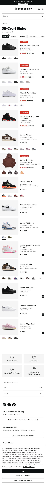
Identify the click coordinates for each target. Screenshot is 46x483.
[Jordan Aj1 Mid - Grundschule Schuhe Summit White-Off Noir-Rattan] (10, 278)
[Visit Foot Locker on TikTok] (14, 405)
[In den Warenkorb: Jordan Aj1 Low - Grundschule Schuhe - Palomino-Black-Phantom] (43, 144)
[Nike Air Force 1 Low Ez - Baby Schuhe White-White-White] (10, 82)
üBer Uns (7, 388)
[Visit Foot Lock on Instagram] (4, 405)
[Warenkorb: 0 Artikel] (42, 8)
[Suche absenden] (41, 16)
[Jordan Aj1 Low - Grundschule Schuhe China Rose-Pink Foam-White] (10, 149)
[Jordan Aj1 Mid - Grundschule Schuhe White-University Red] (16, 278)
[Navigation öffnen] (4, 8)
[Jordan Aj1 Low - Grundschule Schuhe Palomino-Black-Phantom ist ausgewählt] (4, 149)
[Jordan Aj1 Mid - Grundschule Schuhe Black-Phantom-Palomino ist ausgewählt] (4, 278)
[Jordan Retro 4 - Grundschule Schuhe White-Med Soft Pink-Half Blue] (10, 195)
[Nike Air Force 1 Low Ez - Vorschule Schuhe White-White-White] (10, 58)
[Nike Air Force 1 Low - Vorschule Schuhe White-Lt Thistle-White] (16, 105)
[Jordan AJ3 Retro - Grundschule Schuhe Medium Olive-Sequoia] (10, 237)
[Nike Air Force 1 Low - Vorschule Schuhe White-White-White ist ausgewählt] (4, 105)
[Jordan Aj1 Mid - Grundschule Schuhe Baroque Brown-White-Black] (28, 278)
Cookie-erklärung (29, 467)
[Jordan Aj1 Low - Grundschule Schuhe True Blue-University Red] (34, 149)
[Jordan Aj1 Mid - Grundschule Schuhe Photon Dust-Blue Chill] (22, 278)
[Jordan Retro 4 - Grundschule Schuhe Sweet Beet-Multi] (22, 195)
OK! (23, 471)
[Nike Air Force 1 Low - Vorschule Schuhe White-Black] (22, 105)
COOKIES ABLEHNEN (23, 476)
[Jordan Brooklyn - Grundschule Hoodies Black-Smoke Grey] (16, 172)
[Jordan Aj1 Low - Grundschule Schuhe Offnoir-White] (28, 149)
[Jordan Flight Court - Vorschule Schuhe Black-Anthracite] (16, 338)
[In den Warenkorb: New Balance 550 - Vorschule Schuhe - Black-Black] (43, 296)
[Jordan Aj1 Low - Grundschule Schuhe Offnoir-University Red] (16, 149)
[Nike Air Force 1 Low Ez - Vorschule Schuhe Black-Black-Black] (16, 58)
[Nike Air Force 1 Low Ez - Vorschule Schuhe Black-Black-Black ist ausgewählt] (4, 58)
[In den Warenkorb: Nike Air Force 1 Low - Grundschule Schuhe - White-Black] (43, 213)
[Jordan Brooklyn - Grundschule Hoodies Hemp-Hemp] (22, 172)
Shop (6, 393)
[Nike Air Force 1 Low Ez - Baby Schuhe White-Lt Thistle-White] (22, 82)
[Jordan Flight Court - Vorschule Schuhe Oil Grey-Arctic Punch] (10, 338)
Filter (6, 36)
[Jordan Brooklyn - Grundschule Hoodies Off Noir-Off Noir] (10, 172)
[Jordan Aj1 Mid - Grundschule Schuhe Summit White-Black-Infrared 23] (34, 278)
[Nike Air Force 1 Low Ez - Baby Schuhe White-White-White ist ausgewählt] (4, 82)
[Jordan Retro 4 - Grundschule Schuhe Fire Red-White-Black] (16, 195)
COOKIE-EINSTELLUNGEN (23, 480)
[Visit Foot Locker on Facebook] (9, 405)
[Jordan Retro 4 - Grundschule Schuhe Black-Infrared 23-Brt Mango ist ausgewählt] (4, 195)
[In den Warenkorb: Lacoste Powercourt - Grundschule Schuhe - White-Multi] (43, 314)
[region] (23, 2)
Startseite (4, 23)
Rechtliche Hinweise (11, 382)
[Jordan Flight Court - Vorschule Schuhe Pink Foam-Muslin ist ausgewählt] (4, 338)
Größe (13, 36)
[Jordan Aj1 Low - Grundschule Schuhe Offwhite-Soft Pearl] (22, 149)
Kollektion (32, 36)
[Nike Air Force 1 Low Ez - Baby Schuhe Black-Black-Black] (16, 82)
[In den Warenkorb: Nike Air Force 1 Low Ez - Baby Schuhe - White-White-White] (43, 77)
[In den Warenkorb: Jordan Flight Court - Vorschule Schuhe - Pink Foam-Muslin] (43, 333)
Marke (22, 36)
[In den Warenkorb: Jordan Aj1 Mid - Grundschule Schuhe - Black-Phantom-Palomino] (43, 273)
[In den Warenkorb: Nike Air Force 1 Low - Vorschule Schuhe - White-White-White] (43, 100)
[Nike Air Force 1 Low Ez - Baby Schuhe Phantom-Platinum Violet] (28, 82)
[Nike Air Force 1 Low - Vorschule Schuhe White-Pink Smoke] (10, 105)
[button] (11, 32)
